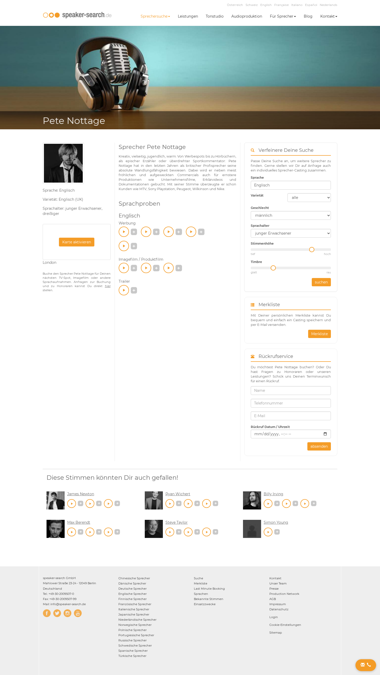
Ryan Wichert (177, 494)
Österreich (235, 5)
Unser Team (278, 583)
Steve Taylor (176, 522)
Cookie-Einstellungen (285, 625)
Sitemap (275, 632)
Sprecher (134, 578)
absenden (319, 446)
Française (281, 5)
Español (311, 5)
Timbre (256, 262)
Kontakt (327, 16)
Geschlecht (260, 208)
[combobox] (291, 185)
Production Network (284, 594)
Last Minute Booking (209, 588)
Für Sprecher (281, 16)
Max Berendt (78, 522)
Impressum (277, 604)
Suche (198, 578)
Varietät (257, 195)
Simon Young (276, 522)
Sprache (257, 177)
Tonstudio (215, 16)
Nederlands (328, 5)
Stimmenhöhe (262, 243)
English (266, 5)
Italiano (296, 5)
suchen (321, 282)
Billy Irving (273, 494)
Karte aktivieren (76, 242)
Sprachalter (260, 226)
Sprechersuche (154, 16)
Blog (308, 16)
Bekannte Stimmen (208, 599)
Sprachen (201, 594)
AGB (272, 599)
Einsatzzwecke (205, 604)
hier (108, 286)
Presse (274, 588)
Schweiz (252, 5)
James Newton (80, 494)
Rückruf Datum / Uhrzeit (270, 427)
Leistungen (188, 16)
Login (273, 617)
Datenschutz (278, 609)
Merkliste (319, 334)
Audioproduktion (246, 16)
